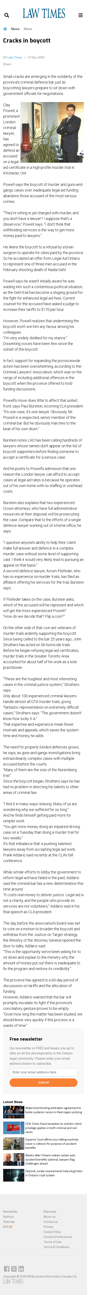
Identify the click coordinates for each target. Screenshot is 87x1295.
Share (7, 64)
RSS (6, 1226)
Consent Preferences (58, 1237)
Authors (8, 1216)
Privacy (48, 1226)
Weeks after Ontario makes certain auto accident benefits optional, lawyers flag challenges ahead (50, 1159)
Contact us (51, 1221)
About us (50, 1216)
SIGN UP (43, 1082)
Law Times (15, 57)
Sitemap (9, 1221)
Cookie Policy (52, 1232)
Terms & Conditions (56, 1247)
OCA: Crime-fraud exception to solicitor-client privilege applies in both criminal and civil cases (53, 1128)
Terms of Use (52, 1242)
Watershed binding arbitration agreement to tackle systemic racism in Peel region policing (53, 1110)
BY (12, 57)
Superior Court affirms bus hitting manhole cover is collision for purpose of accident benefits (51, 1143)
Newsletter (10, 1211)
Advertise (50, 1211)
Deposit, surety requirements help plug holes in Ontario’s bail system (54, 1173)
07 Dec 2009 (35, 57)
